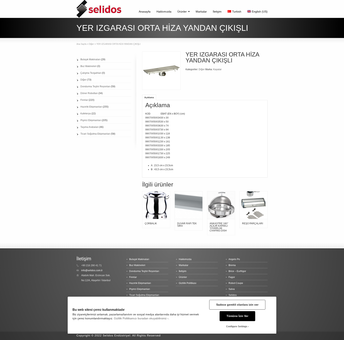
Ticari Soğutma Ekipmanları (95, 133)
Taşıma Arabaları (89, 127)
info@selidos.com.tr (92, 270)
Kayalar (217, 69)
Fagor (232, 277)
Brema (232, 265)
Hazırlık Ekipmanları (91, 106)
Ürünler (182, 11)
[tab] (149, 97)
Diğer (91, 44)
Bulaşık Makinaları (90, 59)
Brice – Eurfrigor (237, 271)
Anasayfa (144, 11)
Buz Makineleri (88, 66)
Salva (232, 289)
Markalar (201, 11)
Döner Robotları (89, 93)
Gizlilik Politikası (187, 283)
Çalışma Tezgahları (90, 73)
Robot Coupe (236, 283)
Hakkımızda (163, 11)
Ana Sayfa (81, 44)
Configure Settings (236, 326)
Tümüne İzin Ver (237, 316)
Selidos (233, 295)
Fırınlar (84, 100)
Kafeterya (85, 113)
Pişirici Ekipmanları (90, 120)
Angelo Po (234, 259)
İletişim (217, 11)
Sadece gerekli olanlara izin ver (237, 304)
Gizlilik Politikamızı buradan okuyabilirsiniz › (141, 318)
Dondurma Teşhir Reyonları (95, 86)
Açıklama (149, 97)
